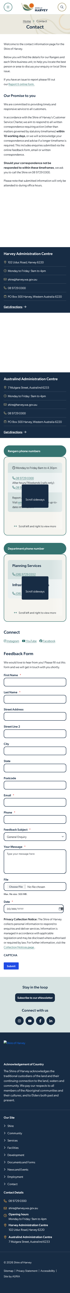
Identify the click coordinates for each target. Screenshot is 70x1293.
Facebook (48, 641)
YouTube (31, 641)
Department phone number (26, 548)
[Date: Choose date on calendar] (60, 909)
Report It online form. (21, 84)
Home (27, 21)
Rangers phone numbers (24, 451)
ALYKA (16, 1276)
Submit (11, 966)
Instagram (12, 641)
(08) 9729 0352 (25, 574)
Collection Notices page (19, 947)
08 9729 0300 (24, 478)
